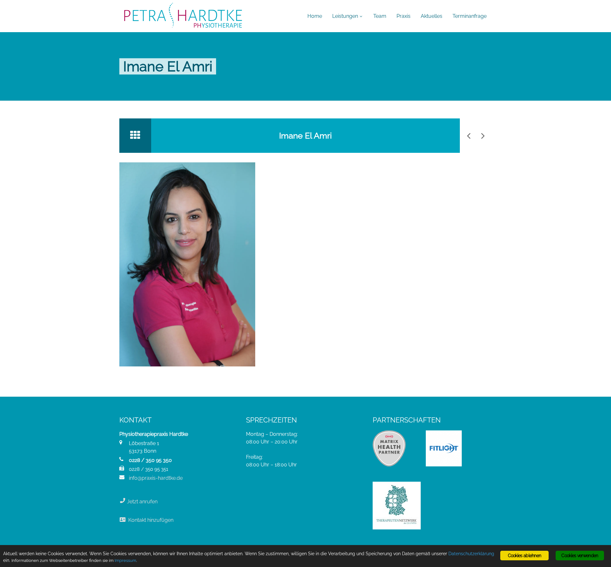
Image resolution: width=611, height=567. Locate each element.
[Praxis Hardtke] (183, 16)
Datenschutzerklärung (471, 553)
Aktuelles (431, 16)
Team (379, 16)
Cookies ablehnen (524, 555)
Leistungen (345, 16)
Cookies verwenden (579, 555)
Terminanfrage (470, 16)
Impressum (125, 560)
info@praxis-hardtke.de (156, 478)
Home (314, 16)
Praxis (404, 16)
